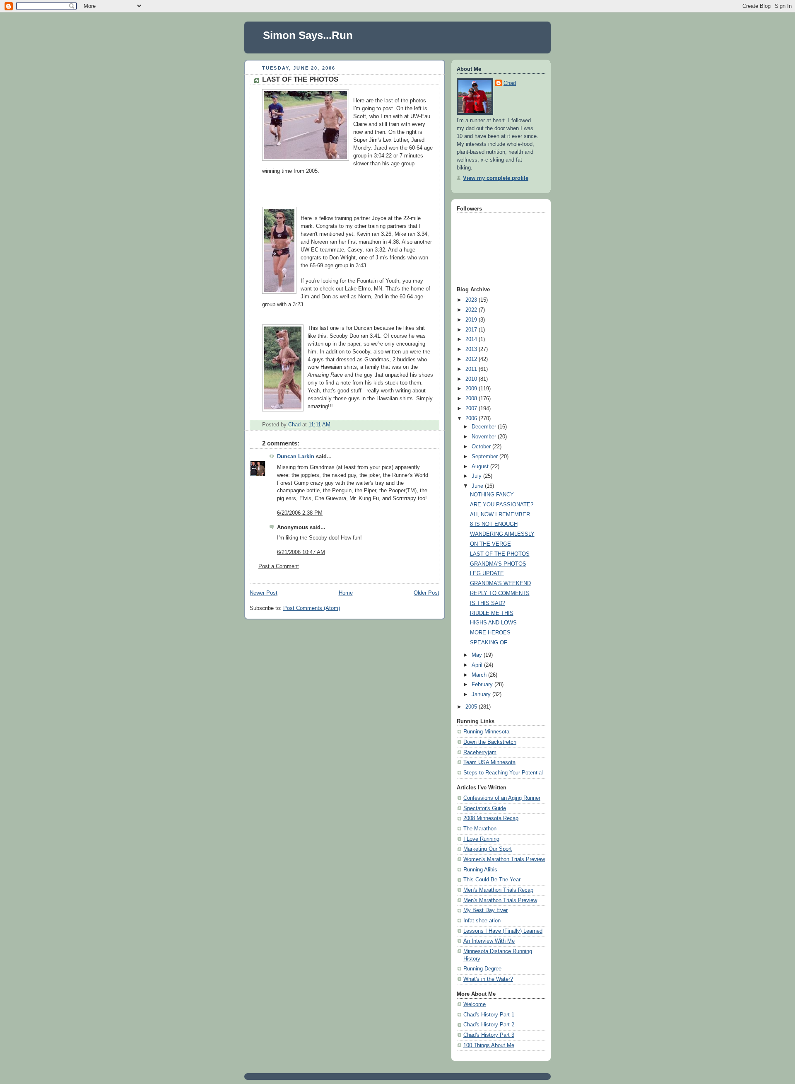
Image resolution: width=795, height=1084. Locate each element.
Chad (510, 83)
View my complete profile (495, 178)
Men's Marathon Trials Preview (500, 900)
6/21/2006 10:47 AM (301, 552)
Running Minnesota (486, 732)
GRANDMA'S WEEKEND (500, 583)
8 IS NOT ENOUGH (494, 524)
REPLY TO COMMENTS (500, 593)
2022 (472, 310)
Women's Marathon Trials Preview (504, 859)
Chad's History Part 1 (488, 1015)
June (478, 486)
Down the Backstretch (489, 742)
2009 (472, 389)
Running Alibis (480, 870)
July (477, 476)
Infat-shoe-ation (482, 921)
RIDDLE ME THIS (491, 613)
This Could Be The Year (491, 880)
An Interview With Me (489, 941)
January (482, 694)
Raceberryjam (479, 752)
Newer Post (263, 593)
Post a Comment (278, 566)
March (480, 675)
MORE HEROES (490, 633)
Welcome (474, 1004)
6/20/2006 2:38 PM (300, 513)
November (485, 437)
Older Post (426, 593)
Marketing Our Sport (487, 849)
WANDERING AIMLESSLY (502, 534)
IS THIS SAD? (487, 603)
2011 (472, 369)
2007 (472, 408)
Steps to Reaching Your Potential (503, 773)
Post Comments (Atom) (311, 608)
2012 (472, 359)
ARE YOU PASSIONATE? (501, 505)
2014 (472, 339)
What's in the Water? (488, 979)
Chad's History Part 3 (488, 1035)
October (482, 447)
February (483, 684)
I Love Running (481, 839)
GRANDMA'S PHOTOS (498, 564)
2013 (472, 349)
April (478, 665)
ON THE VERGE (490, 544)
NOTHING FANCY (492, 495)
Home (346, 593)
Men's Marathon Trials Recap (498, 890)
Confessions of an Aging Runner (501, 798)
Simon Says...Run (308, 35)
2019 (472, 320)
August (481, 466)
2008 (472, 399)
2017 (472, 330)
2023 (472, 300)
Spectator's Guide (484, 808)
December (485, 427)
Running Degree (482, 969)
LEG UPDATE (487, 573)
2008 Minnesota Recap (490, 818)
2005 (472, 707)
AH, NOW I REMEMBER (500, 515)
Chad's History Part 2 (488, 1025)
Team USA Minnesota (489, 762)
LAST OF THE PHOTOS (500, 554)
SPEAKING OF (488, 643)
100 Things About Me (488, 1045)
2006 (472, 418)
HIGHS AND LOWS (493, 623)
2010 (472, 379)
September (485, 457)
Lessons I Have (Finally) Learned (502, 931)
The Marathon (479, 829)
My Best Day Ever (485, 910)
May (478, 655)
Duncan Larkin (295, 457)
